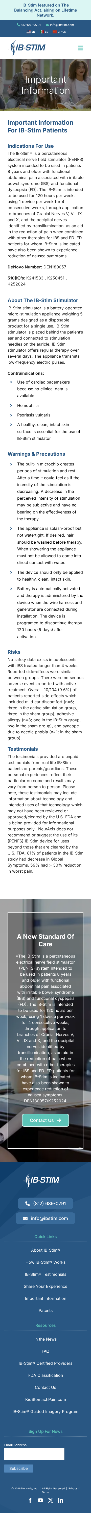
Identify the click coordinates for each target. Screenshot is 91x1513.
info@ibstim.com (62, 25)
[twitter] (50, 1500)
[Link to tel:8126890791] (18, 24)
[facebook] (30, 1500)
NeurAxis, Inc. (29, 1488)
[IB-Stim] (27, 41)
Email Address (15, 1445)
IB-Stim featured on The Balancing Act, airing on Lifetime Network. (45, 10)
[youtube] (40, 1500)
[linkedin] (60, 1500)
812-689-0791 (31, 25)
